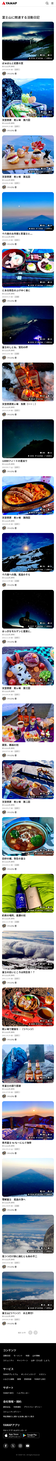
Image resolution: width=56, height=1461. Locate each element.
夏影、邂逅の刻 (10, 744)
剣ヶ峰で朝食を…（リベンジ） (18, 1029)
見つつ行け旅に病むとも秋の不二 (19, 1256)
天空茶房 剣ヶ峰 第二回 (16, 801)
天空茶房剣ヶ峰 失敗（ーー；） (19, 404)
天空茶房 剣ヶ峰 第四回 (16, 517)
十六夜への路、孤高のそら (16, 574)
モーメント (18, 1355)
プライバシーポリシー (33, 1407)
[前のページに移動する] (30, 1332)
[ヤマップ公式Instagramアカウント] (20, 1445)
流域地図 (27, 1379)
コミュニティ (8, 1360)
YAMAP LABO (39, 1379)
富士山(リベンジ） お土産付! (17, 1313)
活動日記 (6, 1355)
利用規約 (17, 1407)
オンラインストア (28, 1374)
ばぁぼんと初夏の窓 (12, 63)
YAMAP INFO (8, 1393)
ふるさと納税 (8, 1379)
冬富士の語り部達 (11, 1085)
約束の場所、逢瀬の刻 (14, 915)
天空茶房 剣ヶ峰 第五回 (16, 176)
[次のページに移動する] (35, 1332)
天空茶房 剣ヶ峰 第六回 (16, 120)
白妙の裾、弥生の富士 (14, 858)
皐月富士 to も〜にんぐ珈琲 (16, 1142)
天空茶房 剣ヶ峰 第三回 (16, 688)
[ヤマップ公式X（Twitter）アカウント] (13, 1445)
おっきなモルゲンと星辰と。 (17, 631)
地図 (27, 1355)
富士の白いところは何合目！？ (18, 972)
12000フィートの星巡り (14, 460)
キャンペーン (22, 1360)
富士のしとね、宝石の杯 (15, 347)
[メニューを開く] (52, 3)
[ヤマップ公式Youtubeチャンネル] (27, 1445)
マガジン (42, 1374)
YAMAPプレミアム (10, 1374)
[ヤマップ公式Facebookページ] (5, 1445)
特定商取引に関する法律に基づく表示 (18, 1416)
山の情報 (36, 1355)
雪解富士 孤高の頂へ (14, 1199)
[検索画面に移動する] (47, 3)
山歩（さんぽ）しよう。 (41, 1360)
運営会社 (6, 1407)
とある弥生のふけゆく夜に (16, 290)
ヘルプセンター (23, 1393)
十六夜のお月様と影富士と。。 (18, 233)
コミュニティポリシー (12, 1411)
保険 (19, 1379)
